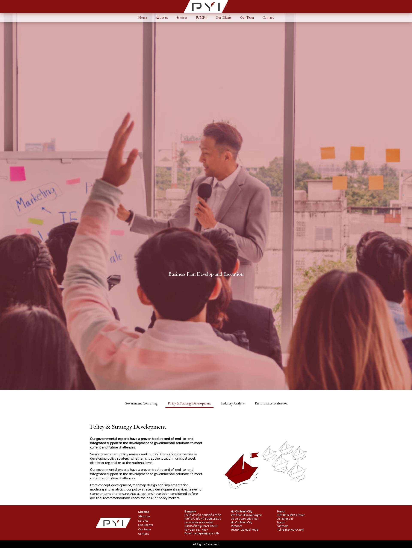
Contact (268, 17)
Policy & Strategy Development (189, 403)
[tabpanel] (206, 274)
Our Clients (224, 17)
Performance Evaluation (271, 403)
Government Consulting (141, 403)
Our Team (247, 17)
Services (182, 17)
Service (143, 520)
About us (162, 17)
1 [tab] (403, 195)
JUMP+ (201, 17)
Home (142, 17)
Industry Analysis (233, 403)
